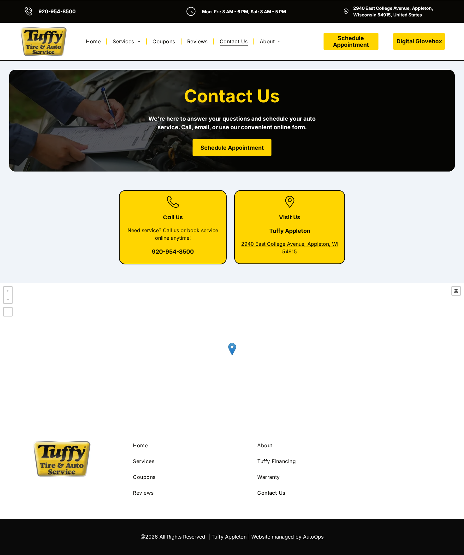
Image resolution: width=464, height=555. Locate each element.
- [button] (8, 299)
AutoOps (313, 537)
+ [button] (8, 291)
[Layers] (456, 291)
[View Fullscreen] (8, 312)
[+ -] (232, 355)
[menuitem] (94, 41)
